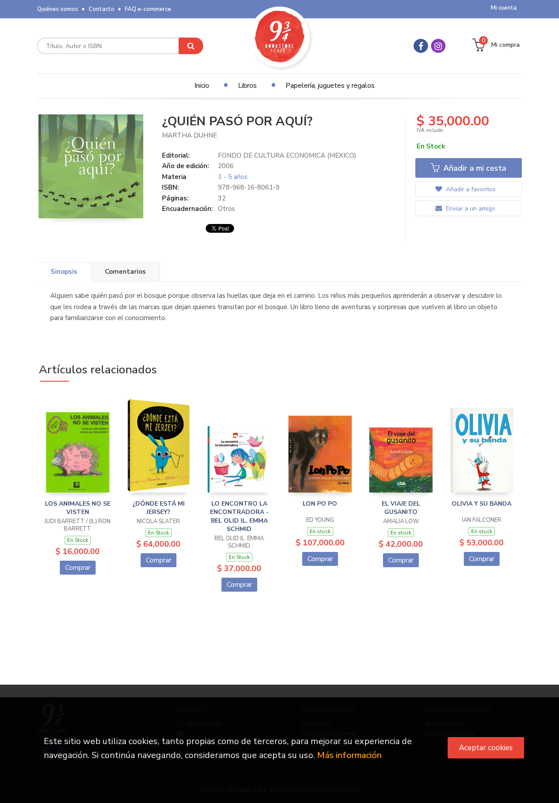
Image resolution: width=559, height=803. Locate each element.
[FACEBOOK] (421, 46)
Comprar (77, 567)
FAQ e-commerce (148, 9)
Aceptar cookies (486, 748)
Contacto (101, 9)
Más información (349, 755)
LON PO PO (320, 504)
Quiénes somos (57, 9)
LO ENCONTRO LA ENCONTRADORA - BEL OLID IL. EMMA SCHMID (239, 517)
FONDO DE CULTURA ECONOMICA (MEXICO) (287, 155)
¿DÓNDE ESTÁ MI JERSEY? (158, 508)
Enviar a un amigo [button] (469, 208)
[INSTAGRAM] (438, 46)
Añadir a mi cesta (473, 168)
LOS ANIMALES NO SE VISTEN (77, 508)
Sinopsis (64, 271)
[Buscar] (191, 46)
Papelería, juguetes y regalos (330, 85)
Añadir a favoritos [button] (470, 189)
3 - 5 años (233, 176)
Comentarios (125, 271)
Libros (247, 85)
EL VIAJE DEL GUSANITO (401, 508)
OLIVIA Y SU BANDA (481, 504)
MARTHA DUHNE (189, 135)
